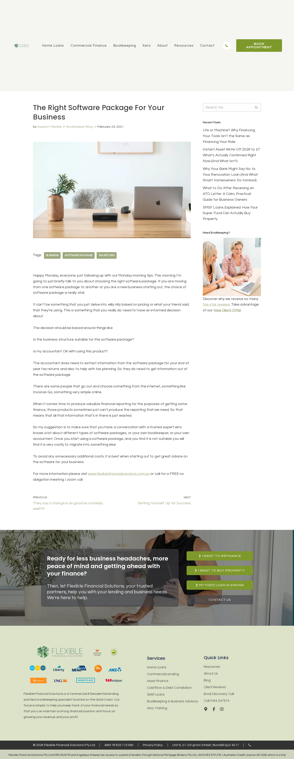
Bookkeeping (124, 45)
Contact (207, 45)
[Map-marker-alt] (206, 709)
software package (79, 255)
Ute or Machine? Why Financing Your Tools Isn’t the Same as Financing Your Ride (229, 136)
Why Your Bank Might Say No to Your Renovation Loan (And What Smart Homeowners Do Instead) (230, 174)
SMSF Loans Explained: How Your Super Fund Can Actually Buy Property (230, 213)
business (52, 255)
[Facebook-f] (214, 709)
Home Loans (53, 45)
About (162, 45)
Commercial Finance (89, 45)
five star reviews (216, 304)
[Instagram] (222, 709)
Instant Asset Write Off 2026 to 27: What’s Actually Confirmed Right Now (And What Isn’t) (232, 155)
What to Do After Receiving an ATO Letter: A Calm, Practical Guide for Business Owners (228, 194)
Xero (146, 45)
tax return (107, 255)
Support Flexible (49, 126)
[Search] (256, 107)
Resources (184, 45)
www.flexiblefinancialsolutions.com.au (119, 474)
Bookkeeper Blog (79, 126)
